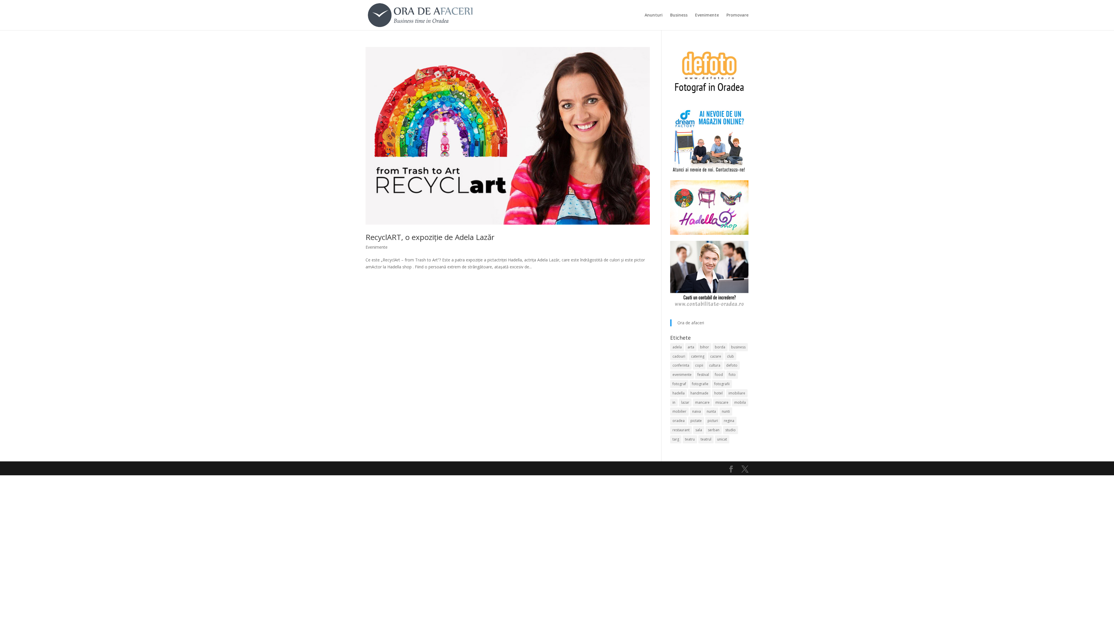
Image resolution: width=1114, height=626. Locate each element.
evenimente (682, 374)
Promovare (737, 15)
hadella (678, 393)
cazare (715, 356)
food (719, 374)
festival (703, 374)
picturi (713, 420)
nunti (726, 411)
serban (713, 429)
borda (720, 347)
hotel (718, 393)
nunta (711, 411)
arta (691, 347)
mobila (740, 402)
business (738, 347)
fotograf (679, 383)
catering (697, 356)
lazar (685, 402)
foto (732, 374)
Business (679, 15)
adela (677, 347)
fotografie (700, 383)
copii (699, 365)
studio (730, 429)
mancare (702, 402)
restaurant (681, 429)
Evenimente (707, 15)
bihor (704, 347)
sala (698, 429)
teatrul (706, 439)
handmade (699, 393)
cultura (714, 365)
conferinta (680, 365)
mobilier (679, 411)
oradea (678, 420)
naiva (696, 411)
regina (729, 420)
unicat (722, 439)
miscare (721, 402)
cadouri (678, 356)
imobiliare (736, 393)
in (673, 402)
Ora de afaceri (690, 322)
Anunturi (654, 15)
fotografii (722, 383)
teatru (690, 439)
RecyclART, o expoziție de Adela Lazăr (430, 237)
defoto (731, 365)
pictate (696, 420)
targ (675, 439)
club (730, 356)
